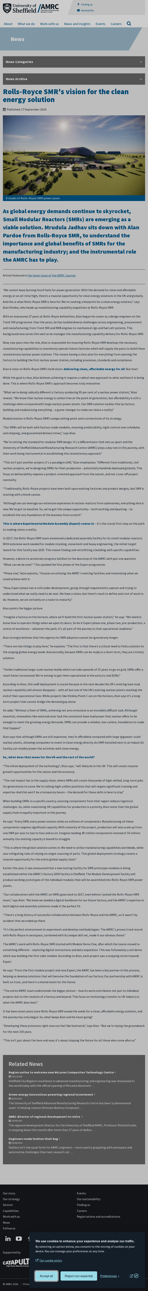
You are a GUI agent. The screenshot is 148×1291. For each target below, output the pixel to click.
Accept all (46, 1276)
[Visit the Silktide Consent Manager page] (134, 1276)
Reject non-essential (79, 1276)
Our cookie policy (51, 1260)
